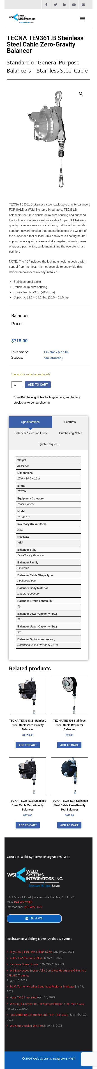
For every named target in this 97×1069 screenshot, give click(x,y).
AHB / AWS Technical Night (27, 958)
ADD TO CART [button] (27, 745)
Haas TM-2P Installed (23, 997)
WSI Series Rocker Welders (27, 1026)
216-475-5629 (33, 907)
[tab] (30, 421)
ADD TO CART (38, 384)
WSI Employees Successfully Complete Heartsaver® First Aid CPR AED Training (46, 973)
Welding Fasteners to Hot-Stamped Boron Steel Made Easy (47, 1004)
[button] (81, 94)
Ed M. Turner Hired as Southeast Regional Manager (42, 986)
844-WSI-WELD (23, 902)
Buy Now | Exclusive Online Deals (31, 952)
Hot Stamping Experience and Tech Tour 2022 (39, 1015)
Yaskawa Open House (24, 964)
